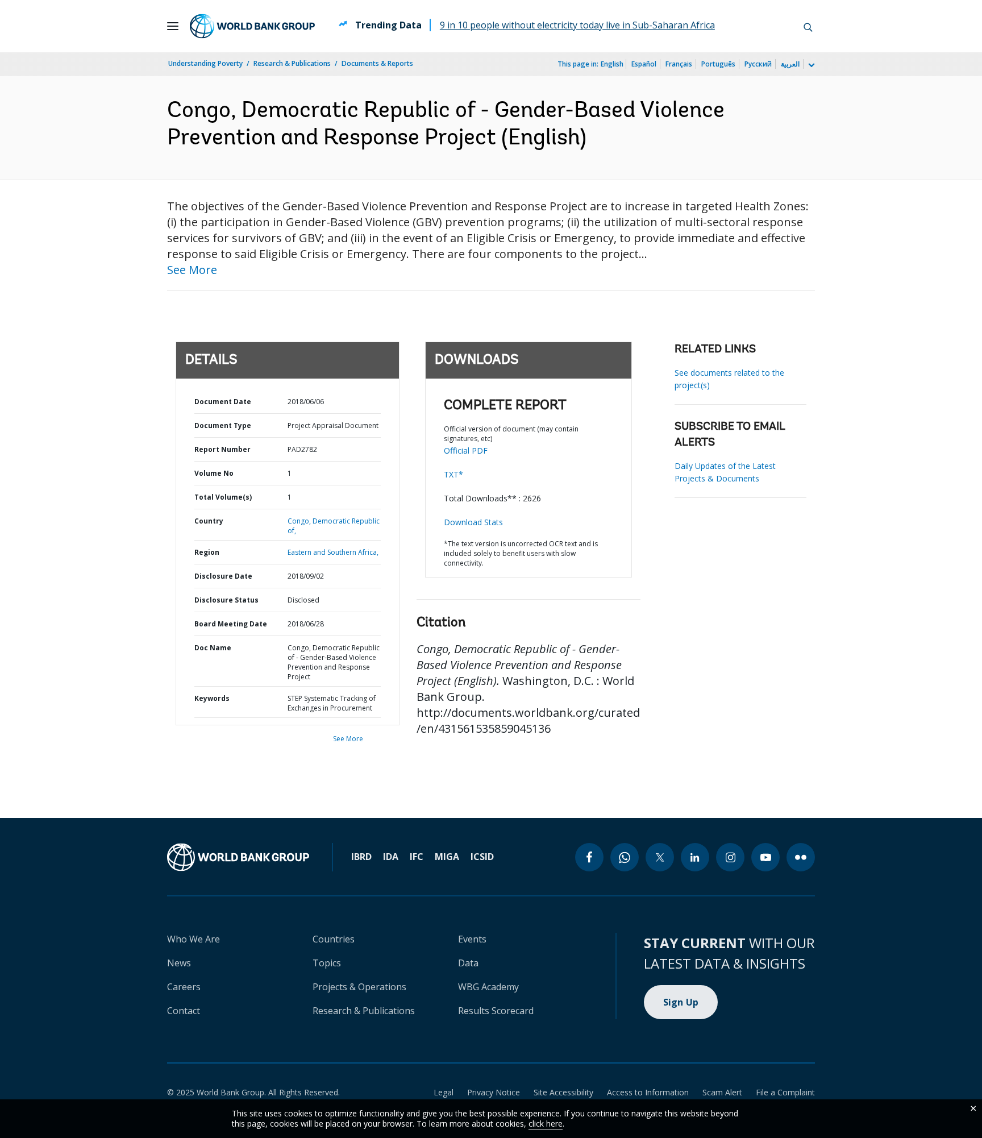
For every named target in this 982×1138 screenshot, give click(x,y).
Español (643, 64)
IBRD (361, 856)
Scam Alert (722, 1092)
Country (208, 521)
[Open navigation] (172, 26)
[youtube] (765, 857)
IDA (390, 856)
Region (206, 552)
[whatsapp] (624, 857)
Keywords (212, 698)
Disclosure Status (226, 600)
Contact (183, 1010)
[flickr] (801, 857)
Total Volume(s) (223, 497)
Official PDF (466, 450)
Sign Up (681, 1002)
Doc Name (212, 648)
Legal (443, 1092)
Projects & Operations (359, 987)
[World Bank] (238, 857)
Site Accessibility (563, 1092)
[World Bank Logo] (252, 26)
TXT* (453, 474)
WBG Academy (488, 987)
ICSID (482, 856)
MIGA (447, 856)
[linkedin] (695, 857)
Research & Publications (292, 63)
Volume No (214, 473)
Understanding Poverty (205, 63)
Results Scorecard (496, 1010)
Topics (327, 963)
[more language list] (810, 65)
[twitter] (660, 857)
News (179, 963)
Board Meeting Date (230, 624)
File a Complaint (785, 1092)
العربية (790, 64)
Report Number (222, 449)
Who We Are (193, 939)
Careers (184, 987)
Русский (758, 64)
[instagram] (730, 857)
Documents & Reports (377, 63)
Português (718, 64)
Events (472, 939)
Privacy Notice (493, 1092)
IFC (416, 856)
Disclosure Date (223, 576)
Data (468, 963)
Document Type (222, 425)
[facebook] (589, 857)
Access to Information (648, 1092)
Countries (334, 939)
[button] (808, 26)
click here (546, 1123)
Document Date (222, 401)
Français (678, 64)
